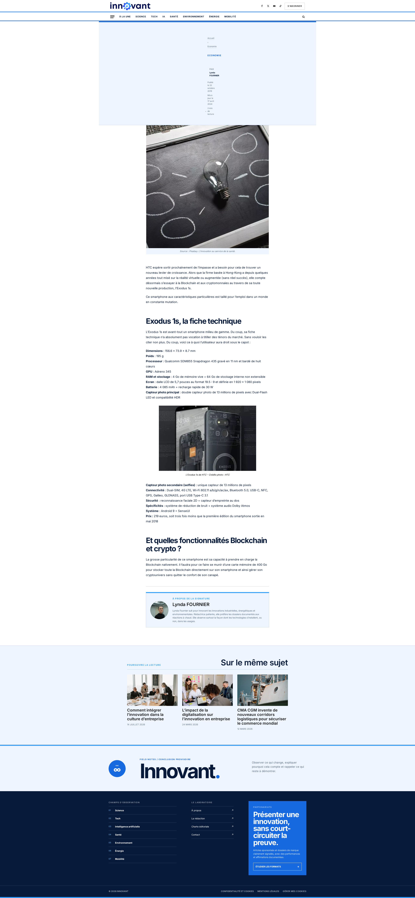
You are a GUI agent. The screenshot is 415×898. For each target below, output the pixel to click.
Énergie (214, 16)
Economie (212, 46)
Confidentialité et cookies (237, 891)
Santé (174, 16)
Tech (154, 16)
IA (163, 16)
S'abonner (295, 6)
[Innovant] (130, 6)
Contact (212, 834)
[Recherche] (303, 16)
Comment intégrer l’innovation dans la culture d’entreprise (145, 714)
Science (141, 16)
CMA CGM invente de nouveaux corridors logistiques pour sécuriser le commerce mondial (261, 717)
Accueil (211, 38)
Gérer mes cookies (294, 891)
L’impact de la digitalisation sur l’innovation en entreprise (206, 714)
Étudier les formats (277, 866)
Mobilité (230, 16)
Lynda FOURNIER (190, 604)
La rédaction (212, 818)
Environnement (193, 16)
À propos (212, 810)
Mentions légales (268, 891)
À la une (125, 16)
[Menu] (112, 16)
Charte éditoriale (212, 826)
